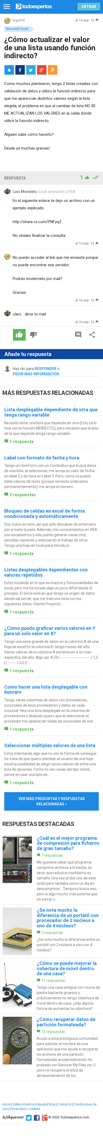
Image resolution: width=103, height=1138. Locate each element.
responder (46, 369)
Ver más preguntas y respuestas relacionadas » (51, 801)
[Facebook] (36, 1117)
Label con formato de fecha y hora (41, 457)
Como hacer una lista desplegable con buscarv (45, 689)
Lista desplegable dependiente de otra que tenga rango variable (50, 412)
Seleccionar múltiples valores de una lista (49, 745)
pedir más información (36, 374)
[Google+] (44, 1117)
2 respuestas (23, 494)
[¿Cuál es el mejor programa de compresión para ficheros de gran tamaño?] (51, 869)
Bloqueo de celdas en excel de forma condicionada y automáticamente (44, 513)
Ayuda (41, 1104)
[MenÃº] (6, 6)
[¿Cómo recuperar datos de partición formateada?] (51, 1047)
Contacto (64, 1104)
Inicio (6, 1104)
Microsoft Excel (17, 29)
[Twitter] (28, 1117)
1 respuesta (22, 441)
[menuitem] (20, 70)
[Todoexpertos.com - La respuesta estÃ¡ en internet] (34, 6)
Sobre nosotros (24, 1104)
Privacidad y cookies (25, 1109)
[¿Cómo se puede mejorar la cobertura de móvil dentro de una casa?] (51, 986)
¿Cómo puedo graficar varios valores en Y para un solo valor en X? (49, 630)
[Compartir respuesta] (92, 335)
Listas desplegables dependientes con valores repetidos (46, 572)
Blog (52, 1104)
